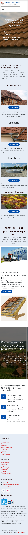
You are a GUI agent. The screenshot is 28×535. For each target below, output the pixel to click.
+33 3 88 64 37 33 (8, 486)
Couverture (4, 444)
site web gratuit (21, 532)
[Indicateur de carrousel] (10, 54)
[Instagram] (8, 491)
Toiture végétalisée (6, 447)
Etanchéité (4, 449)
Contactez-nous (5, 454)
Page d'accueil (5, 442)
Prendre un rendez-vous (20, 429)
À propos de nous (6, 453)
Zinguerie (4, 445)
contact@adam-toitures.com (11, 484)
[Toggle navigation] (3, 9)
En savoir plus (14, 180)
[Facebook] (3, 491)
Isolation (3, 451)
